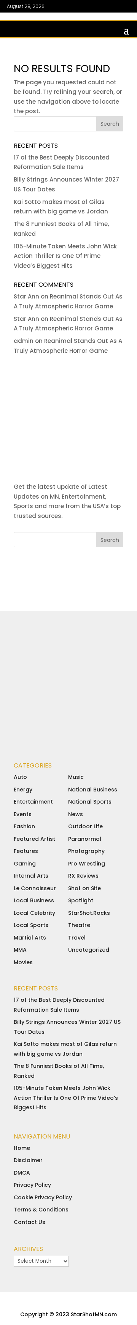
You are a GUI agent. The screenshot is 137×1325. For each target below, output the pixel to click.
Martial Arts (30, 937)
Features (26, 851)
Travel (77, 937)
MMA (20, 950)
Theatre (79, 925)
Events (23, 814)
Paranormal (84, 839)
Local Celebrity (34, 913)
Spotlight (80, 900)
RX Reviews (83, 876)
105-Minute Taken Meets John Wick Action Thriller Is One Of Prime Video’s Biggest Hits (65, 256)
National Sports (90, 801)
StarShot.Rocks (89, 913)
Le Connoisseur (35, 888)
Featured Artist (34, 839)
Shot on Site (84, 888)
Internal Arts (31, 876)
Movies (23, 962)
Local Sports (31, 925)
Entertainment (33, 801)
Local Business (34, 900)
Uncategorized (88, 950)
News (75, 814)
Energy (23, 789)
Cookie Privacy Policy (43, 1197)
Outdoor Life (85, 826)
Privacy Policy (32, 1185)
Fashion (24, 826)
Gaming (25, 863)
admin (23, 341)
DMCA (22, 1173)
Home (22, 1148)
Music (76, 777)
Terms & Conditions (41, 1209)
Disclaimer (28, 1160)
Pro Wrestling (86, 863)
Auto (20, 777)
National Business (92, 789)
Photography (86, 851)
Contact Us (29, 1222)
